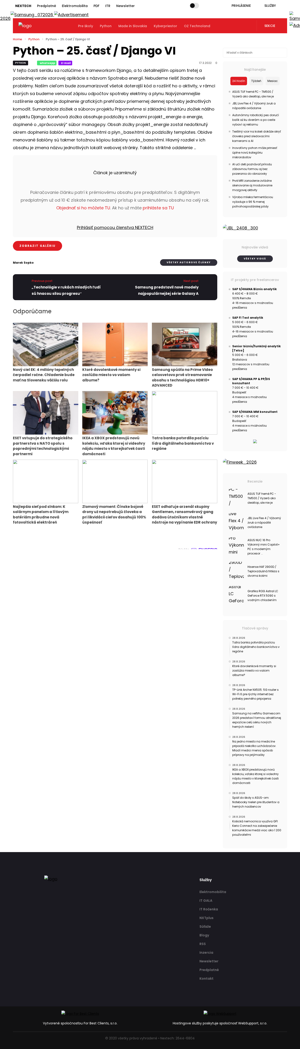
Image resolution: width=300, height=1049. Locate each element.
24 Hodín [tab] (238, 81)
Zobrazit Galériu (37, 246)
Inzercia (206, 952)
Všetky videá (255, 258)
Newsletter (125, 6)
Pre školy (85, 26)
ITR (107, 6)
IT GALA (205, 900)
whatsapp (47, 63)
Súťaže (205, 926)
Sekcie (269, 25)
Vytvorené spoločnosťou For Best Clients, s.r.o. (80, 1023)
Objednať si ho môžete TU (83, 208)
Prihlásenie (241, 5)
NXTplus (206, 918)
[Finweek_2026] (255, 462)
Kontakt (206, 978)
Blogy (204, 935)
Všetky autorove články (189, 262)
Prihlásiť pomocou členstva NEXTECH (115, 227)
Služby (270, 5)
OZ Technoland (197, 26)
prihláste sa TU (158, 208)
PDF (96, 6)
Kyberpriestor (165, 26)
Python (106, 26)
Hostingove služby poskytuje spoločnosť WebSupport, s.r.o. (220, 1023)
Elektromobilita (75, 6)
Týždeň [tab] (256, 81)
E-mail (66, 63)
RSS (202, 944)
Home (17, 39)
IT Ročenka (208, 909)
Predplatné (46, 6)
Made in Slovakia (132, 26)
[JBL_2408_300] (255, 228)
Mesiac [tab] (272, 81)
